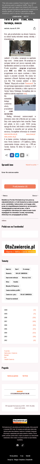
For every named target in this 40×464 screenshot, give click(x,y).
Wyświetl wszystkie (31, 165)
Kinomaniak (29, 83)
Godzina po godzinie (12, 376)
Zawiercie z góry (11, 294)
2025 (20, 314)
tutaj (25, 93)
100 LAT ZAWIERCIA (21, 273)
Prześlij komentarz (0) (20, 186)
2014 (20, 333)
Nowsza (5, 195)
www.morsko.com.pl (10, 134)
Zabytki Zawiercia (9, 359)
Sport (17, 269)
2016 (20, 325)
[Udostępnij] (34, 28)
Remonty (8, 273)
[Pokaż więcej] (27, 155)
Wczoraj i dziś (26, 277)
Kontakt (6, 355)
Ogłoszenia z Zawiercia (10, 353)
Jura (5, 357)
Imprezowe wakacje (12, 277)
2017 (20, 321)
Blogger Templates (19, 459)
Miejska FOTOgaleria (12, 286)
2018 (20, 317)
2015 (20, 329)
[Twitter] (17, 155)
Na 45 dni (25, 376)
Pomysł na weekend (12, 299)
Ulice (7, 282)
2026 (20, 310)
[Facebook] (12, 155)
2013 (20, 336)
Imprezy (8, 269)
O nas (21, 456)
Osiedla (15, 282)
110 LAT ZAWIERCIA (26, 294)
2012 (20, 340)
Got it (26, 16)
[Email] (22, 155)
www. (10, 136)
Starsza (34, 195)
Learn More (17, 16)
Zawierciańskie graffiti (13, 290)
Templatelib (29, 459)
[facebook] (17, 445)
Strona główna (14, 456)
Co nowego (26, 269)
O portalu (6, 351)
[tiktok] (23, 445)
